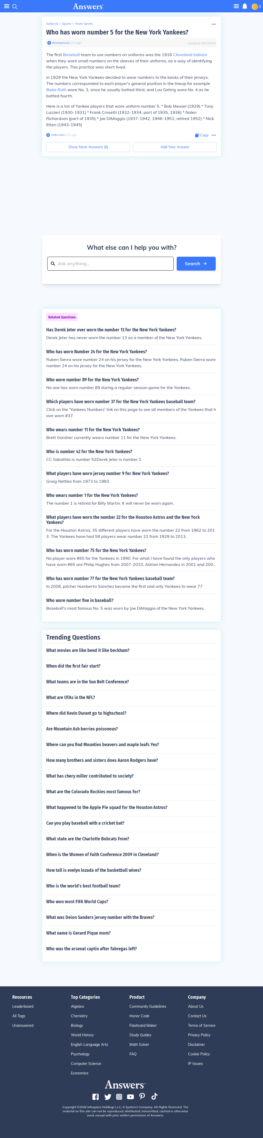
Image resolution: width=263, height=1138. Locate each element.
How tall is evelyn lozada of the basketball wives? (93, 870)
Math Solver (139, 1044)
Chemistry (79, 1016)
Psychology (80, 1054)
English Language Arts (89, 1044)
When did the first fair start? (73, 666)
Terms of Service (201, 1025)
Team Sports (84, 23)
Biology (77, 1025)
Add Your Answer (175, 147)
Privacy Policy (199, 1035)
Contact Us (197, 1016)
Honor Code (139, 1016)
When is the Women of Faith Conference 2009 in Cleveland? (102, 854)
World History (82, 1035)
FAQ (133, 1054)
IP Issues (195, 1063)
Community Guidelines (147, 1006)
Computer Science (86, 1063)
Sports (66, 23)
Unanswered (22, 1025)
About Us (195, 1006)
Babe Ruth (56, 89)
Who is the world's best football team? (83, 886)
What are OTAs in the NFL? (70, 697)
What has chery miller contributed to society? (90, 776)
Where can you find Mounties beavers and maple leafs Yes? (102, 744)
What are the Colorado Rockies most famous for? (93, 792)
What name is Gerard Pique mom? (78, 933)
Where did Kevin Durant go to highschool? (86, 713)
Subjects (52, 23)
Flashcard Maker (143, 1025)
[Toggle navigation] (6, 6)
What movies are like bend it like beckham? (87, 650)
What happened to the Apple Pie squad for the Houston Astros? (106, 807)
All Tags (18, 1016)
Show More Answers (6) (88, 147)
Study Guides (140, 1035)
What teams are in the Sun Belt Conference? (87, 682)
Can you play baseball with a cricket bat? (85, 823)
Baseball (71, 54)
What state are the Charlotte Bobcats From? (87, 839)
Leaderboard (22, 1006)
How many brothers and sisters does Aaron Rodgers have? (102, 760)
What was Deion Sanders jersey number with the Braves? (100, 917)
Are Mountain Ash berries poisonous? (82, 729)
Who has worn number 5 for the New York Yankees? (117, 32)
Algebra (77, 1006)
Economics (79, 1073)
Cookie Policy (199, 1054)
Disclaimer (196, 1044)
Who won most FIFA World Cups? (77, 901)
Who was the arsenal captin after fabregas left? (91, 949)
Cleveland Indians (190, 54)
